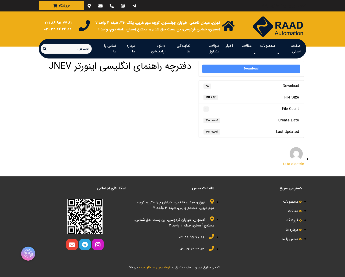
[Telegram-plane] (134, 6)
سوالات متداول (213, 48)
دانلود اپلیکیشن (158, 48)
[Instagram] (123, 6)
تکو (144, 84)
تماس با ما (110, 48)
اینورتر (106, 77)
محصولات (267, 46)
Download (251, 68)
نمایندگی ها (183, 48)
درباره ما (131, 48)
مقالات (247, 46)
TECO (160, 77)
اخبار (229, 46)
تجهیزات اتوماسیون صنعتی (171, 84)
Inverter (180, 77)
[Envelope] (100, 6)
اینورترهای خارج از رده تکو (77, 77)
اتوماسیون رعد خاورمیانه (132, 77)
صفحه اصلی (296, 48)
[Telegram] (85, 244)
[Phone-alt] (112, 6)
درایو (128, 84)
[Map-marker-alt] (89, 6)
